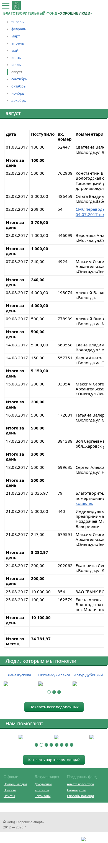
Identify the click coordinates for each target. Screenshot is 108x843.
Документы (43, 784)
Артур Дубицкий (88, 674)
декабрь (18, 100)
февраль (18, 28)
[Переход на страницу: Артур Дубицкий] (88, 683)
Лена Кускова (19, 674)
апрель (17, 43)
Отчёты (9, 796)
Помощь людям (15, 784)
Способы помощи (80, 796)
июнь (16, 57)
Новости (10, 790)
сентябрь (19, 78)
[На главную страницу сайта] (16, 5)
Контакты (42, 790)
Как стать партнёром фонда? (54, 759)
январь (17, 21)
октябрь (18, 86)
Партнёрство (76, 790)
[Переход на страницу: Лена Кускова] (19, 683)
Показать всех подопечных (54, 706)
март (15, 36)
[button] (49, 692)
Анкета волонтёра (80, 784)
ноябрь (17, 93)
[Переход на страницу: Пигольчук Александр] (54, 683)
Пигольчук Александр (57, 674)
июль (16, 64)
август (16, 71)
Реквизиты (42, 796)
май (14, 50)
